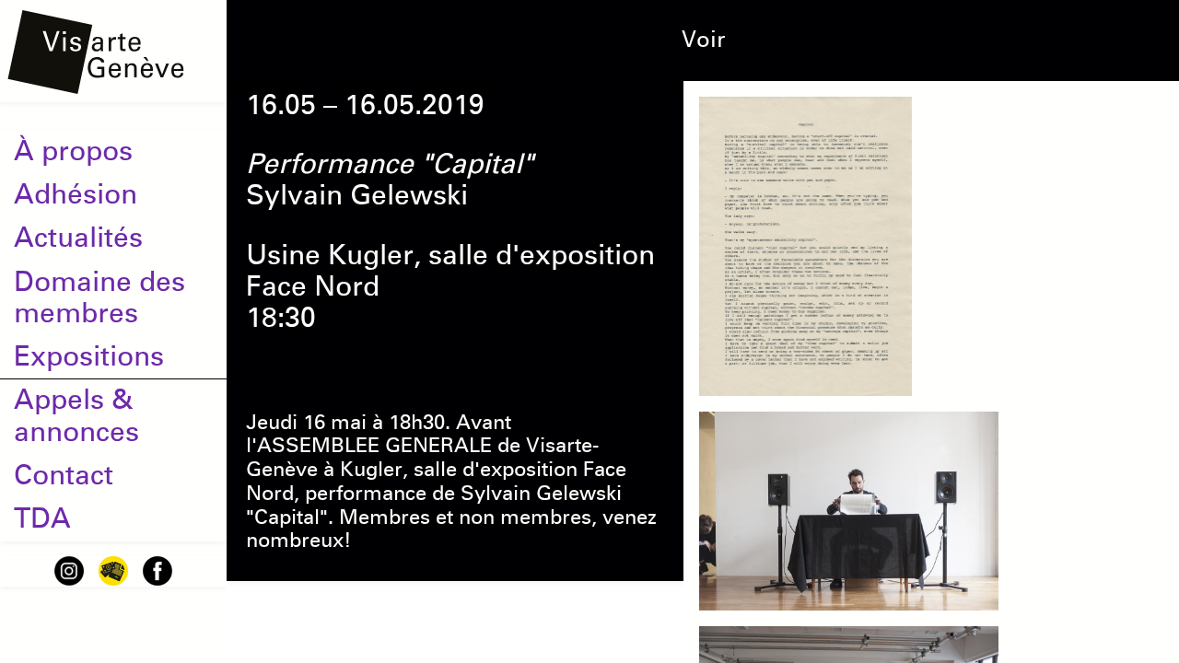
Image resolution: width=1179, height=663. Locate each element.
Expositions (89, 356)
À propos (73, 151)
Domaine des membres (99, 297)
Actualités (78, 237)
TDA (42, 518)
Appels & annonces (76, 415)
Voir (703, 39)
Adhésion (75, 194)
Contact (63, 475)
